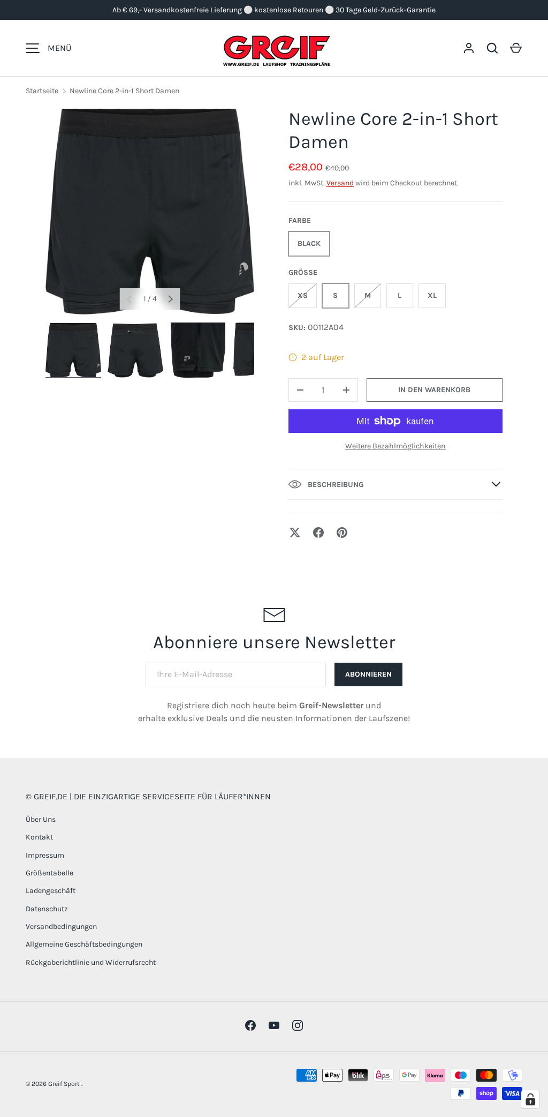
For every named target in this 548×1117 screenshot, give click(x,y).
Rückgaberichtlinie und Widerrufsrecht (91, 962)
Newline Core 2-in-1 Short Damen (124, 90)
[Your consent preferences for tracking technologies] (530, 1099)
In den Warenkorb (434, 389)
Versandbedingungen (61, 926)
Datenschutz (47, 908)
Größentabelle (49, 873)
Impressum (45, 855)
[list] (149, 211)
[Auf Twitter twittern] (295, 532)
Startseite (42, 90)
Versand (340, 183)
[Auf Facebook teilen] (318, 532)
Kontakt (39, 837)
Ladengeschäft (50, 890)
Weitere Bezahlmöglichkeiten (395, 446)
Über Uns (41, 819)
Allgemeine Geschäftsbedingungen (84, 944)
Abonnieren (368, 674)
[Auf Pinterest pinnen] (342, 532)
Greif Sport (64, 1084)
